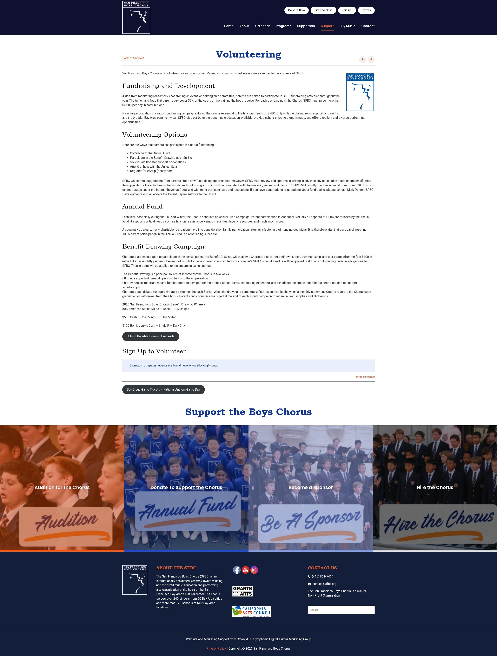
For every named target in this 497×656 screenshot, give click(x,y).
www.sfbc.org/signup (203, 365)
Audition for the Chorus (62, 487)
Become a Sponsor (310, 487)
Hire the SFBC (323, 10)
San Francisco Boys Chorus (136, 17)
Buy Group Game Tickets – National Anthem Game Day (163, 389)
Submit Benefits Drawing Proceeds (151, 336)
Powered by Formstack (365, 377)
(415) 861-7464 (322, 576)
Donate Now (296, 10)
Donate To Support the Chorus (186, 487)
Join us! (347, 10)
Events (366, 10)
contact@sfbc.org (324, 584)
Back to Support (133, 58)
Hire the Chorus (435, 487)
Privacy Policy (216, 648)
